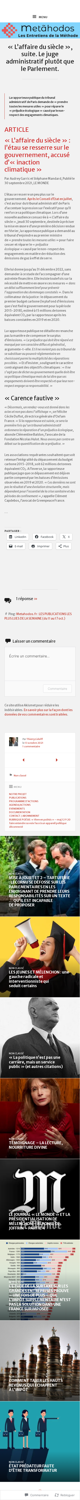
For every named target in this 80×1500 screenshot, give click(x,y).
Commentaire (57, 688)
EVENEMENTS (17, 808)
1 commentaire (31, 746)
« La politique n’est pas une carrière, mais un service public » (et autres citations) (36, 1062)
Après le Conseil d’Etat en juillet (49, 199)
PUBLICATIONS (17, 797)
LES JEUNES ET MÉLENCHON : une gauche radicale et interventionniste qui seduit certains (39, 979)
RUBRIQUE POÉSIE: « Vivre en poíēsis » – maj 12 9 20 (39, 819)
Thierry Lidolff (34, 739)
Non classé (20, 775)
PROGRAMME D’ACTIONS (23, 801)
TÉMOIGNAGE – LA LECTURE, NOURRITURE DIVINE (36, 1145)
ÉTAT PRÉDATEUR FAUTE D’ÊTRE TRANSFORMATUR (33, 1468)
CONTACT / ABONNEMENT (24, 815)
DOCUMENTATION (19, 812)
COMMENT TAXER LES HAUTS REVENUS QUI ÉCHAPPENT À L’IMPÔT (36, 1385)
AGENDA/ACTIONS (20, 804)
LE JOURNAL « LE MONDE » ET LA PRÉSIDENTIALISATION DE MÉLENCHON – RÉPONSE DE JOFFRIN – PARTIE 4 (39, 1221)
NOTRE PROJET (18, 794)
